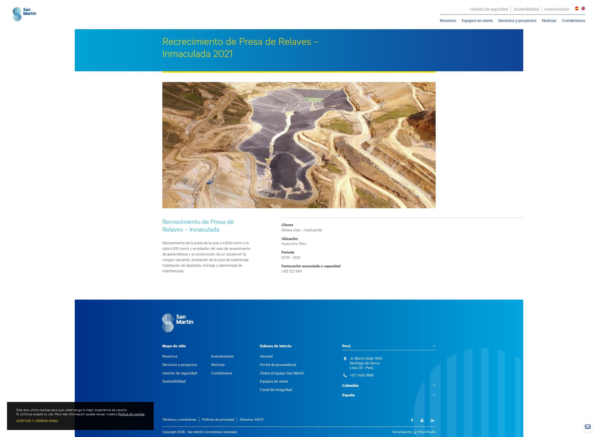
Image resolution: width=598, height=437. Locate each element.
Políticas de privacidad (218, 419)
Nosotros (448, 20)
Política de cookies (131, 414)
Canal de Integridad (276, 389)
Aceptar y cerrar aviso (37, 421)
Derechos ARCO (251, 419)
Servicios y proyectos (517, 20)
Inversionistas (557, 9)
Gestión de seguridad (489, 9)
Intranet (266, 356)
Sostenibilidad (526, 9)
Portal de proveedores (278, 364)
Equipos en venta (477, 20)
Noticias (549, 20)
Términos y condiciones (179, 419)
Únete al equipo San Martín (282, 373)
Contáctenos (573, 20)
